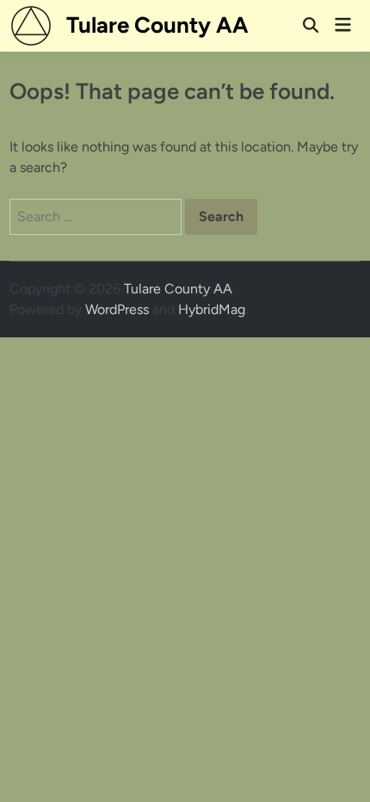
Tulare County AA (157, 25)
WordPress (117, 309)
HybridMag (211, 309)
